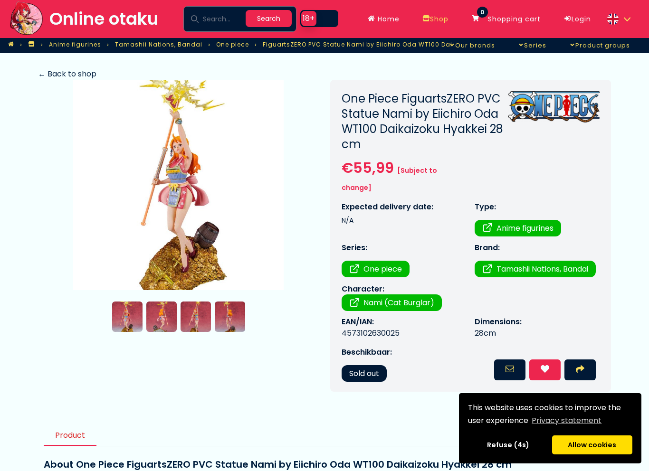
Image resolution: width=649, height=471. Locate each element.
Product (70, 435)
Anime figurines (525, 228)
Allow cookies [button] (592, 445)
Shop (439, 19)
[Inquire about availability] (509, 369)
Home (387, 19)
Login (581, 19)
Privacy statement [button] (566, 420)
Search (268, 18)
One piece (382, 269)
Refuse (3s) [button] (508, 445)
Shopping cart (510, 16)
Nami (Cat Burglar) (398, 302)
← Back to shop (67, 73)
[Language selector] (618, 18)
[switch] (319, 18)
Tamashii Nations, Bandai (542, 269)
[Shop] (31, 44)
